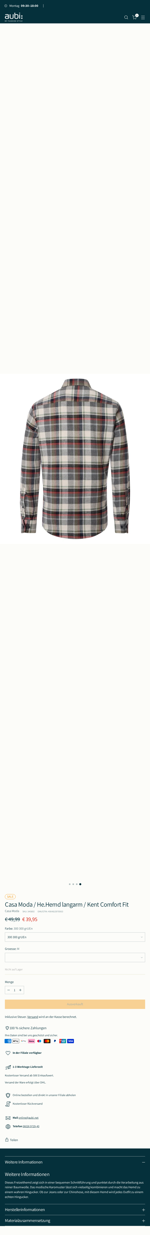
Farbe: (19, 928)
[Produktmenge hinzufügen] (20, 990)
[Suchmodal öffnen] (126, 17)
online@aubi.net (28, 1117)
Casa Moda (12, 911)
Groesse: (12, 949)
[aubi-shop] (13, 17)
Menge (9, 982)
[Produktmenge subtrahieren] (8, 990)
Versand (32, 1017)
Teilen (14, 1140)
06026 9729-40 (31, 1126)
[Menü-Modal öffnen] (143, 17)
